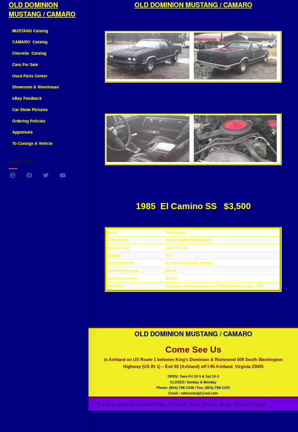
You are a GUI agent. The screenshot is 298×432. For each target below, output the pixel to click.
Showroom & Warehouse (35, 87)
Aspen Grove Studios (242, 404)
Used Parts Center (29, 76)
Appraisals (22, 132)
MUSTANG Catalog (30, 30)
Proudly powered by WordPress (131, 404)
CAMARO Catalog (29, 42)
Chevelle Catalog (29, 53)
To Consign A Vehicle (32, 143)
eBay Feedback (27, 98)
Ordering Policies (28, 121)
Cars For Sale (25, 64)
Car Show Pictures (30, 109)
